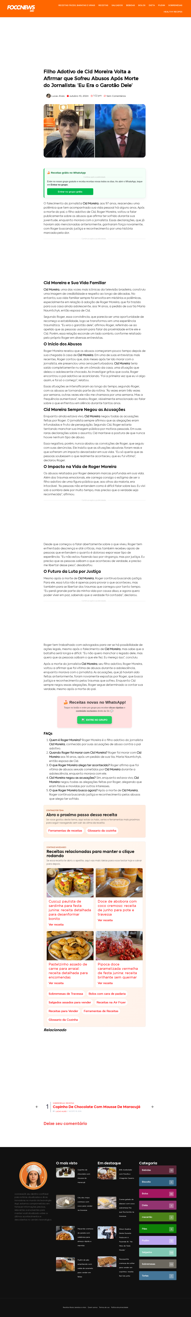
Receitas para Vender (63, 1011)
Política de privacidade (119, 1307)
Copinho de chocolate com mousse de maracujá (96, 1107)
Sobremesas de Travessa (66, 993)
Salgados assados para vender (70, 1002)
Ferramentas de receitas (65, 830)
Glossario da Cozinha (63, 1019)
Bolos (141, 5)
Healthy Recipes (173, 11)
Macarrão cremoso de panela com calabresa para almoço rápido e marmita (85, 1237)
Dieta (152, 5)
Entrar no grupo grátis (70, 191)
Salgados (117, 5)
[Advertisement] (95, 43)
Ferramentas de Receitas (101, 1011)
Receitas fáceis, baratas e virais (76, 5)
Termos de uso (104, 1307)
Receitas (103, 5)
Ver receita (56, 924)
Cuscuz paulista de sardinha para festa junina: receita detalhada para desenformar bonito (70, 910)
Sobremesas (175, 5)
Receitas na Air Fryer (111, 1002)
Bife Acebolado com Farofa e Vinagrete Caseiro (126, 1174)
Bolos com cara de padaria (107, 993)
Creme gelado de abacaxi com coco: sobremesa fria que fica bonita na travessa (127, 1207)
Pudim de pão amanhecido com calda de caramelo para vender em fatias (85, 1268)
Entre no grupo (96, 720)
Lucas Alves (61, 1111)
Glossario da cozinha (102, 830)
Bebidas (130, 5)
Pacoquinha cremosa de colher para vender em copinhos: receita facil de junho (127, 1267)
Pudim (161, 5)
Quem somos (92, 1307)
